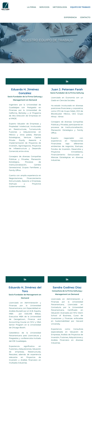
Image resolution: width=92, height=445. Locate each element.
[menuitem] (31, 7)
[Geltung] (5, 6)
